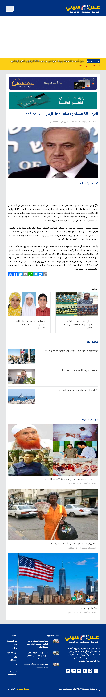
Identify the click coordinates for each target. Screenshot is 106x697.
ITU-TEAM (10, 689)
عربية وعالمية (12, 653)
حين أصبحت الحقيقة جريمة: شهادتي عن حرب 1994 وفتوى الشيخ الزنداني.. (47, 61)
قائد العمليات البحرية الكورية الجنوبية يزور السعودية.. (78, 390)
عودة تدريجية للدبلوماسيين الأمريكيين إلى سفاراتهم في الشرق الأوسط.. (71, 351)
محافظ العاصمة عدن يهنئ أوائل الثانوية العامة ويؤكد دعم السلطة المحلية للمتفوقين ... (30, 324)
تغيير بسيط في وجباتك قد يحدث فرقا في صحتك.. (79, 370)
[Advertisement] (53, 37)
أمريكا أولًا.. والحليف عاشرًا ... (87, 608)
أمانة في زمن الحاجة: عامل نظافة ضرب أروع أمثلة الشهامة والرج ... (73, 544)
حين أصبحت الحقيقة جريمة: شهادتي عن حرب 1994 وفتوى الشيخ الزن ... (70, 479)
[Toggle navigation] (10, 9)
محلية (14, 648)
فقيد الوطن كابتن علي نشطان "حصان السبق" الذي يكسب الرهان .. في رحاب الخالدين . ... (78, 324)
